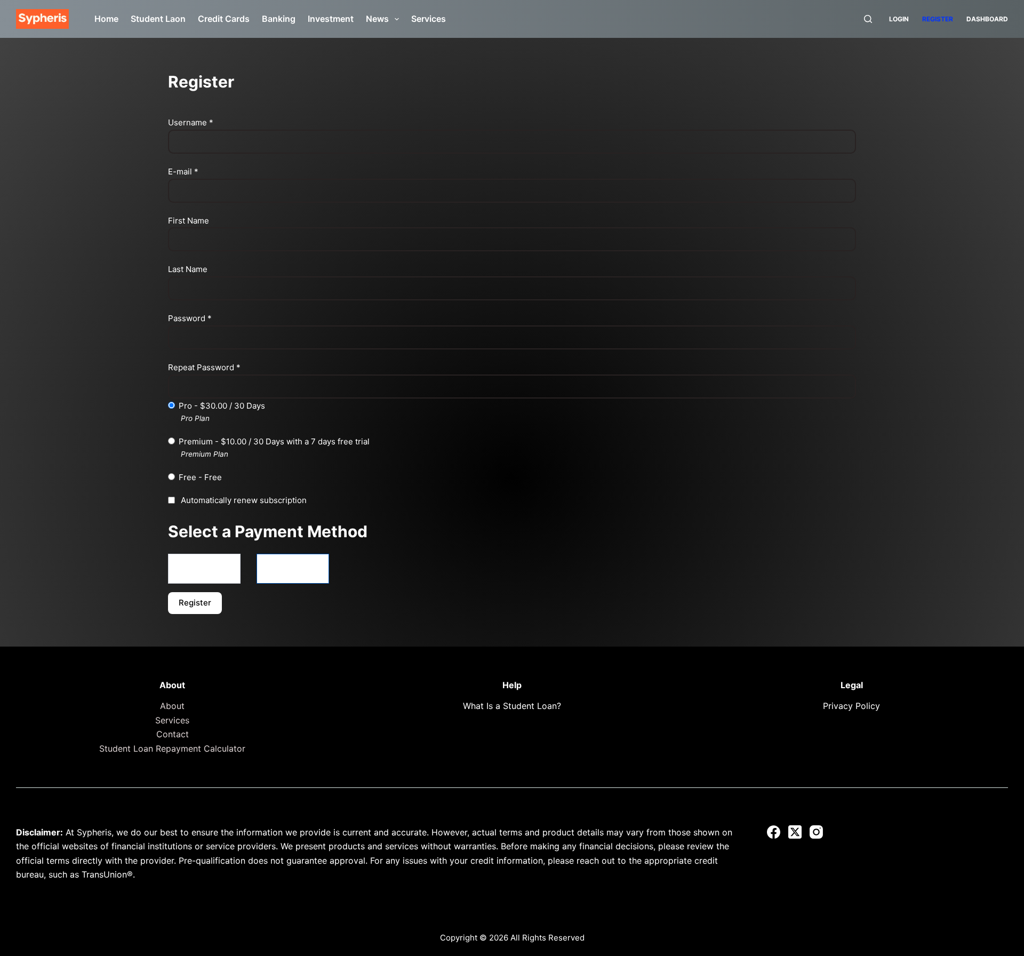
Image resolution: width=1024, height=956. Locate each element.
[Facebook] (773, 832)
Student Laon (158, 18)
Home (106, 18)
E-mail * (183, 171)
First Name (188, 221)
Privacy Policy (851, 705)
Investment (331, 18)
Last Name (187, 269)
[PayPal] (204, 569)
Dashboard (987, 19)
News (377, 18)
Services (428, 18)
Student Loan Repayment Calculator (172, 748)
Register (937, 19)
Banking (278, 18)
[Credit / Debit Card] (293, 569)
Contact (172, 734)
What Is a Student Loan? (512, 705)
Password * (190, 318)
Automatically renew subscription (244, 500)
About (172, 705)
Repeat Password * (204, 367)
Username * (190, 122)
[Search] (868, 19)
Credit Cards (224, 18)
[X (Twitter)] (795, 832)
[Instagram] (816, 832)
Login (899, 19)
